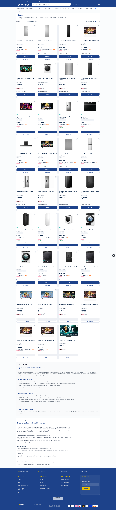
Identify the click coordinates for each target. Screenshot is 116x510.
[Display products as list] (99, 21)
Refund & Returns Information (23, 485)
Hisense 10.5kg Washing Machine (47, 78)
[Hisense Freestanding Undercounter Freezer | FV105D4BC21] (69, 68)
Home (17, 11)
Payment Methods (21, 492)
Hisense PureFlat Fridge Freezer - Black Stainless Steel (68, 267)
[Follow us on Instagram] (54, 506)
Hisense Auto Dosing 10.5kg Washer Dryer (90, 229)
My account (86, 4)
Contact (87, 1)
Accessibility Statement (22, 486)
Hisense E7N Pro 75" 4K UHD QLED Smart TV (25, 116)
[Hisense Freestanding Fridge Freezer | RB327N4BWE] (47, 219)
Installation (42, 480)
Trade (91, 1)
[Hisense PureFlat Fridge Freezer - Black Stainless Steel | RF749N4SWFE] (69, 257)
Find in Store (26, 318)
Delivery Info (82, 1)
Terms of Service (21, 488)
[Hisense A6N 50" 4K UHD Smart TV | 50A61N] (47, 295)
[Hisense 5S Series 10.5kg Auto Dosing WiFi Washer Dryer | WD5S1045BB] (90, 257)
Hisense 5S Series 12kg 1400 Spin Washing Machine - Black (47, 267)
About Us (19, 482)
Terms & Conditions (21, 480)
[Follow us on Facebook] (50, 506)
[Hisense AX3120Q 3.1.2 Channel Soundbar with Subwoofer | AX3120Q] (26, 144)
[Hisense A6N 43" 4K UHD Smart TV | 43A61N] (26, 295)
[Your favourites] (91, 4)
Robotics (72, 8)
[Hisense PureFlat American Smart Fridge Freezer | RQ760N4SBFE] (90, 182)
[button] (113, 255)
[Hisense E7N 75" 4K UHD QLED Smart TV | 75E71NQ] (90, 31)
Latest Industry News (65, 483)
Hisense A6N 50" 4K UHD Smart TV (47, 304)
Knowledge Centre (97, 1)
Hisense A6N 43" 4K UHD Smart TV (25, 304)
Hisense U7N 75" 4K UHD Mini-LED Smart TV (47, 116)
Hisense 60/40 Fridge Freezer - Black (25, 229)
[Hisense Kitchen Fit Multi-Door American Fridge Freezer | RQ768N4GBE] (69, 182)
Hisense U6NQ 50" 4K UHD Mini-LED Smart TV (47, 154)
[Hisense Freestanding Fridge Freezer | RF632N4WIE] (47, 182)
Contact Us (42, 489)
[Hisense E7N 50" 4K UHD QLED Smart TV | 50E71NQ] (26, 331)
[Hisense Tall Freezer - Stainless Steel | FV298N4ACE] (26, 31)
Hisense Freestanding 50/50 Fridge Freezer (88, 79)
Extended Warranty (43, 485)
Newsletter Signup (43, 482)
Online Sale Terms (21, 489)
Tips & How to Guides (65, 482)
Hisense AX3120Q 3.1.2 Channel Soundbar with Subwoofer (25, 154)
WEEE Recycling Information (45, 488)
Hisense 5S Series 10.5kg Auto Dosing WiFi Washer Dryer (90, 267)
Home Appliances (19, 8)
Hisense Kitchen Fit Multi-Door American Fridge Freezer (68, 192)
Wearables (80, 8)
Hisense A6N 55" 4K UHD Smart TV (68, 304)
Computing (46, 8)
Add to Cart (26, 56)
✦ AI (95, 8)
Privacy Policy (20, 483)
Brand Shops (88, 8)
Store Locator (76, 1)
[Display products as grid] (96, 21)
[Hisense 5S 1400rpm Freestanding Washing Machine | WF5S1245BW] (26, 257)
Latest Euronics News (65, 485)
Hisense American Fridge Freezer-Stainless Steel (66, 116)
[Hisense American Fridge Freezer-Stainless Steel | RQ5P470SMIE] (69, 106)
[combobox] (51, 4)
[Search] (69, 4)
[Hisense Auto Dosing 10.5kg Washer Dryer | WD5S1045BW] (90, 219)
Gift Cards (41, 479)
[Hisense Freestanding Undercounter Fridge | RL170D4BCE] (69, 144)
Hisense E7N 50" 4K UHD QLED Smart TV (25, 340)
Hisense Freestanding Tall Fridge (47, 40)
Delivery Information (43, 486)
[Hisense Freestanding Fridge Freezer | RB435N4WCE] (26, 182)
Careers (19, 479)
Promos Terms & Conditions (23, 491)
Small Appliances (29, 8)
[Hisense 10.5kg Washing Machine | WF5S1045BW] (47, 68)
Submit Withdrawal (43, 491)
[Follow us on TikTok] (59, 506)
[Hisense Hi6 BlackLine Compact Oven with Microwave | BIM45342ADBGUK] (90, 106)
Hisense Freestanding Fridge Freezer (68, 40)
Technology (65, 8)
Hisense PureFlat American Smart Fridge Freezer (90, 192)
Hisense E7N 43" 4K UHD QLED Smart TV (90, 304)
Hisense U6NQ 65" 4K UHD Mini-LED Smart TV (25, 79)
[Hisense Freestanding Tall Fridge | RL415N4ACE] (47, 31)
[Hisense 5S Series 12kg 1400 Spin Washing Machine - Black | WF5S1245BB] (47, 257)
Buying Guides (63, 480)
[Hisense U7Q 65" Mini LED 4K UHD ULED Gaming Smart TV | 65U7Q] (69, 331)
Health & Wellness (55, 8)
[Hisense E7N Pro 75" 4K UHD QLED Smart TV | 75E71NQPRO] (26, 106)
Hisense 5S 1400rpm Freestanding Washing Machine (24, 267)
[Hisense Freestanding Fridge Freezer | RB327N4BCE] (90, 144)
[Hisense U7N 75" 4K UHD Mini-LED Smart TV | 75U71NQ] (47, 106)
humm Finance (42, 483)
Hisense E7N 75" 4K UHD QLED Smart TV (90, 40)
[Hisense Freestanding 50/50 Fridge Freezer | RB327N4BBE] (90, 68)
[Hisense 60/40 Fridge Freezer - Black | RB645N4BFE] (26, 219)
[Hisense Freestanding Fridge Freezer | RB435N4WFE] (69, 31)
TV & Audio (38, 8)
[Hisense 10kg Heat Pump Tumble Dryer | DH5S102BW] (69, 219)
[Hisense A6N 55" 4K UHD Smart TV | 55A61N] (69, 295)
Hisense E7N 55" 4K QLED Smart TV (47, 340)
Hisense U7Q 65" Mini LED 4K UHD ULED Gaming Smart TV (68, 341)
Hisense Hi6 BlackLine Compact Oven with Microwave (90, 116)
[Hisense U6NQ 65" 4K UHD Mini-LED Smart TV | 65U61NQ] (26, 68)
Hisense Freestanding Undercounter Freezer (67, 79)
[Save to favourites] (35, 26)
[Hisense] (25, 39)
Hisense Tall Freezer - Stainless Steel (25, 40)
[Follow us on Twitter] (52, 506)
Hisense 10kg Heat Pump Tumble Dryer (68, 229)
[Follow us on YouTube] (57, 506)
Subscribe (86, 488)
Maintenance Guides (65, 479)
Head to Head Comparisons (66, 486)
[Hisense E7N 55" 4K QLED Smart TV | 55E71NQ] (47, 331)
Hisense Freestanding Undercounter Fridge (67, 154)
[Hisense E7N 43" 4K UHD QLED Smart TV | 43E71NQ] (90, 295)
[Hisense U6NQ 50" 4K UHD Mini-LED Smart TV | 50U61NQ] (47, 144)
